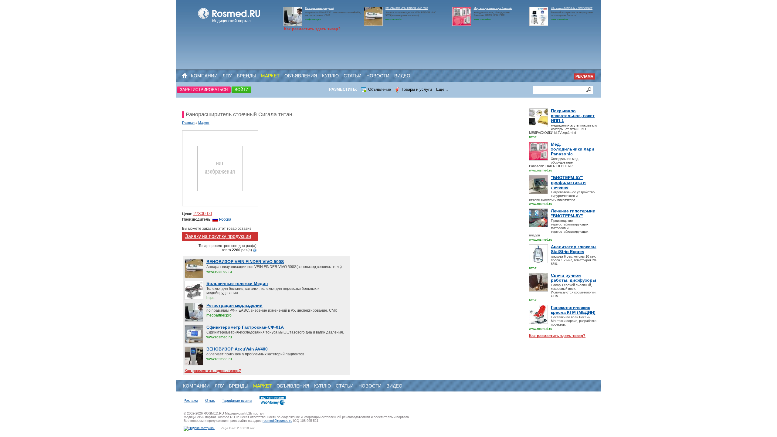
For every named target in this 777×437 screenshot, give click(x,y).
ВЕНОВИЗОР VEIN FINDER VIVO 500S (406, 8)
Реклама (584, 76)
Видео (402, 75)
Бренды (246, 75)
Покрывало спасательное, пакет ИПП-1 (573, 115)
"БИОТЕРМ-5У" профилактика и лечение (568, 182)
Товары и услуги (417, 89)
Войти (241, 89)
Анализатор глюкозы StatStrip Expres (573, 249)
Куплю (330, 75)
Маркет (270, 75)
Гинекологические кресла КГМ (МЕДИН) (573, 310)
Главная (188, 122)
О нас (210, 400)
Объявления (300, 75)
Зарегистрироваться (204, 89)
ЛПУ (227, 75)
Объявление (379, 89)
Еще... (442, 89)
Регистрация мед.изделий (319, 8)
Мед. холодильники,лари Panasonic (493, 8)
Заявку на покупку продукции (218, 236)
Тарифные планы (237, 400)
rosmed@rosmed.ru (277, 420)
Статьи (352, 75)
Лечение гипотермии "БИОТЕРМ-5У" (573, 213)
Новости (377, 75)
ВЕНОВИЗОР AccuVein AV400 (237, 349)
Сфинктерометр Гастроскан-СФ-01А (245, 327)
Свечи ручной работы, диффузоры (573, 278)
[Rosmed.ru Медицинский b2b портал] (229, 23)
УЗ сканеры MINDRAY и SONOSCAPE (571, 8)
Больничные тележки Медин (237, 283)
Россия (225, 219)
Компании (204, 75)
